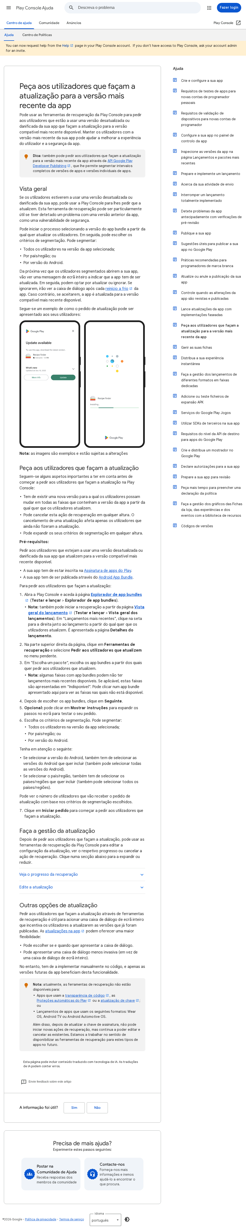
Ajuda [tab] (9, 35)
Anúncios (74, 23)
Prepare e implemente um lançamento (210, 174)
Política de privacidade (40, 1219)
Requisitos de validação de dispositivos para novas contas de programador (208, 119)
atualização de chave (118, 1000)
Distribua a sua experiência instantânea (202, 361)
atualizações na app (62, 931)
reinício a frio (116, 288)
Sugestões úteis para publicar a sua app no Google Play (209, 247)
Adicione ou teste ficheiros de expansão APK (205, 399)
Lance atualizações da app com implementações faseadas (206, 312)
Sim (74, 1108)
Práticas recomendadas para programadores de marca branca (207, 263)
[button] (8, 7)
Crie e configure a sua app (202, 80)
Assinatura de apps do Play (107, 570)
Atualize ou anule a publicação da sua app (211, 279)
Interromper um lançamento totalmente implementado (203, 198)
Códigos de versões (197, 526)
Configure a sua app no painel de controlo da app (207, 138)
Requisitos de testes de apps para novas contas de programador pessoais (208, 97)
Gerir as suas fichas (196, 347)
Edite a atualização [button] (36, 887)
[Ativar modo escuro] (127, 1219)
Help (65, 45)
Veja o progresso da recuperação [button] (48, 874)
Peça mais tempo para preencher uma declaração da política (211, 491)
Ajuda (178, 68)
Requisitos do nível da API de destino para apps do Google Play (210, 437)
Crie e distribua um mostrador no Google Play (207, 453)
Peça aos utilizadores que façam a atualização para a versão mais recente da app (210, 331)
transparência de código (85, 995)
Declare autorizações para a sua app (210, 466)
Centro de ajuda (19, 23)
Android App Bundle (115, 577)
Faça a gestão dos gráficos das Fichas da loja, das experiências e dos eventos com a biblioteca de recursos (211, 510)
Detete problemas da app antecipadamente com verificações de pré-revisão (211, 217)
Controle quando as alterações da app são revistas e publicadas (208, 296)
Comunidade (49, 23)
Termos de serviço (71, 1219)
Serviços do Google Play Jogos (206, 413)
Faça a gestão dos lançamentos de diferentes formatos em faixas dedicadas (209, 380)
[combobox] (139, 7)
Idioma (99, 1213)
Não (97, 1108)
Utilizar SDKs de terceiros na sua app (210, 423)
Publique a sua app (196, 233)
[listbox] (105, 1220)
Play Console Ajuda (34, 8)
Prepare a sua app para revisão (205, 477)
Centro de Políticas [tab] (37, 35)
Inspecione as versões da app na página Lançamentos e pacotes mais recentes (210, 157)
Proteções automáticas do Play (62, 1000)
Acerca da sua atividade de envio (207, 184)
